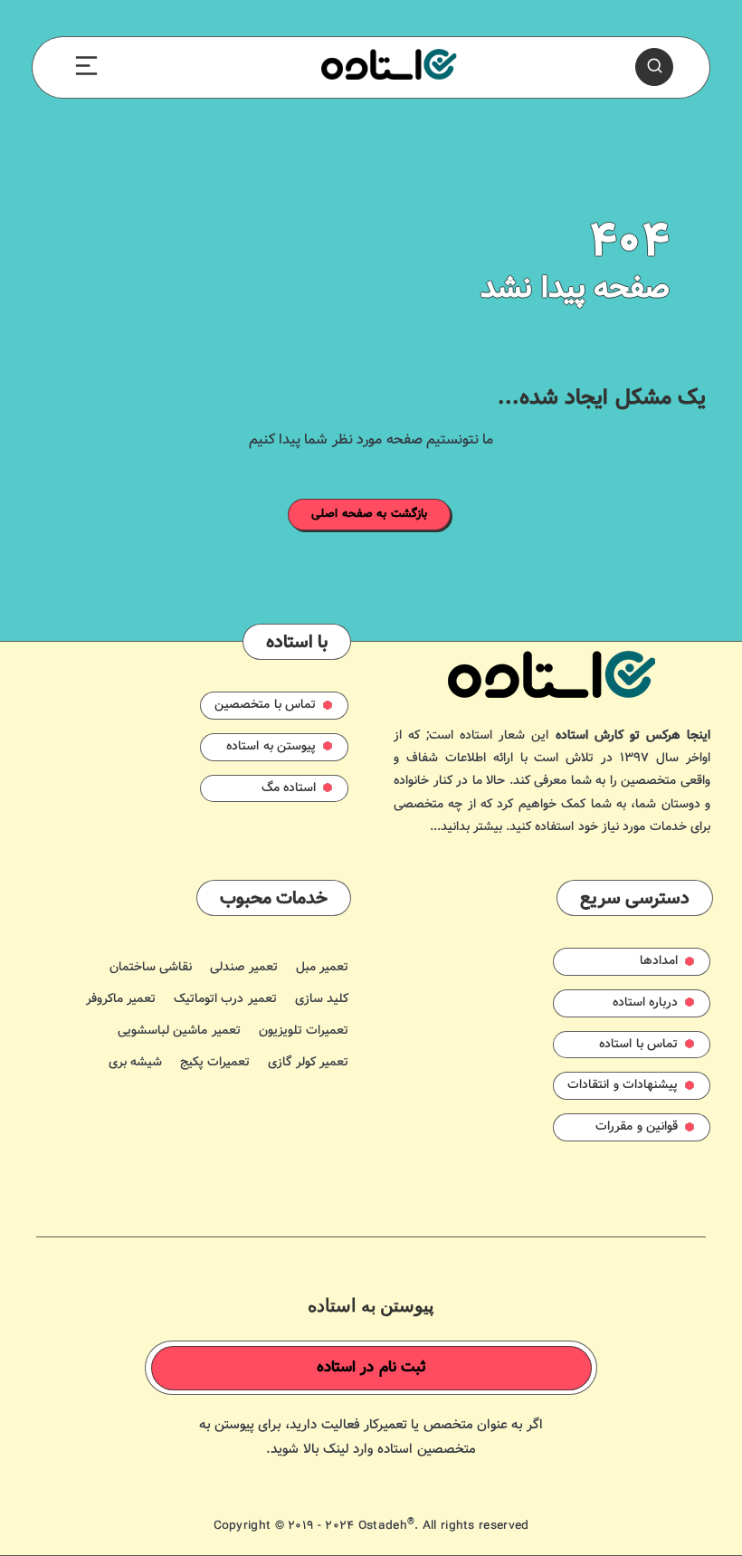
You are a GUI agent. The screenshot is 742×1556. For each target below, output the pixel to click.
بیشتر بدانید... (466, 827)
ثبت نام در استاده (372, 1367)
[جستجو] (654, 67)
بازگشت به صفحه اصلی (369, 514)
